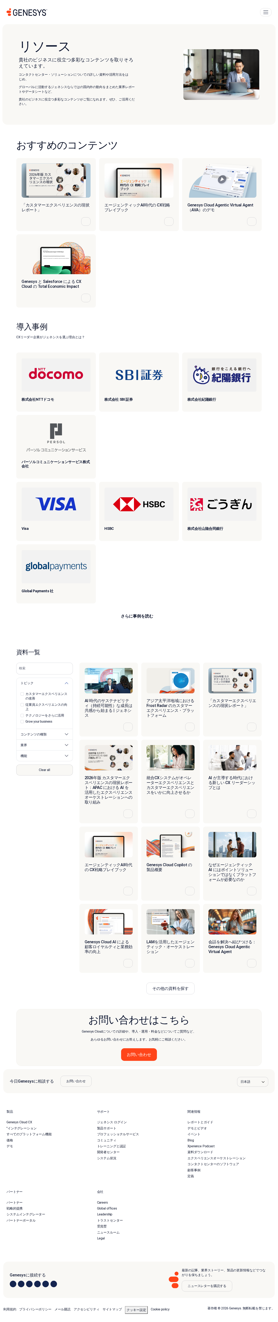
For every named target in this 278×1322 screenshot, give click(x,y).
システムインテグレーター (26, 1214)
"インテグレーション (21, 1128)
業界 (24, 745)
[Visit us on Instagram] (21, 1284)
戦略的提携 (15, 1208)
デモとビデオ (197, 1128)
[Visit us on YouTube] (45, 1284)
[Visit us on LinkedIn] (13, 1284)
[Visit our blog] (53, 1284)
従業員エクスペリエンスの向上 (46, 707)
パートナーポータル (21, 1220)
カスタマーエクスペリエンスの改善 (46, 696)
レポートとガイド (200, 1122)
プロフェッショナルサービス (118, 1134)
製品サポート (106, 1128)
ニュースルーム (108, 1232)
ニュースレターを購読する (207, 1286)
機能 (24, 756)
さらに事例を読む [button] (137, 616)
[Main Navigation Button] (265, 12)
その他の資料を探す (170, 988)
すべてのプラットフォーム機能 (29, 1134)
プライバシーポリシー (35, 1309)
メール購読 (63, 1309)
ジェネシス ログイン (112, 1122)
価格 (10, 1140)
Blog (190, 1140)
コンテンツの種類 (34, 734)
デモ (10, 1146)
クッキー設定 (136, 1310)
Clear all (44, 770)
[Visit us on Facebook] (37, 1284)
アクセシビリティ (87, 1309)
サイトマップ (112, 1309)
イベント (193, 1134)
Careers (102, 1202)
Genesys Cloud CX (19, 1122)
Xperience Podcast (201, 1146)
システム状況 (106, 1158)
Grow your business (38, 721)
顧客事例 (193, 1170)
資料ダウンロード (200, 1152)
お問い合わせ (76, 1081)
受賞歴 (102, 1226)
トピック (27, 683)
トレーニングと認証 (111, 1146)
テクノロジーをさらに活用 (44, 715)
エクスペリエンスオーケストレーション (216, 1158)
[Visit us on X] (29, 1284)
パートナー (15, 1202)
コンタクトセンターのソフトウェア (213, 1164)
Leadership (104, 1214)
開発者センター (108, 1152)
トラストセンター (110, 1220)
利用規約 (9, 1309)
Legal (101, 1238)
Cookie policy (160, 1309)
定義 (190, 1176)
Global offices (107, 1208)
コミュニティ (106, 1140)
